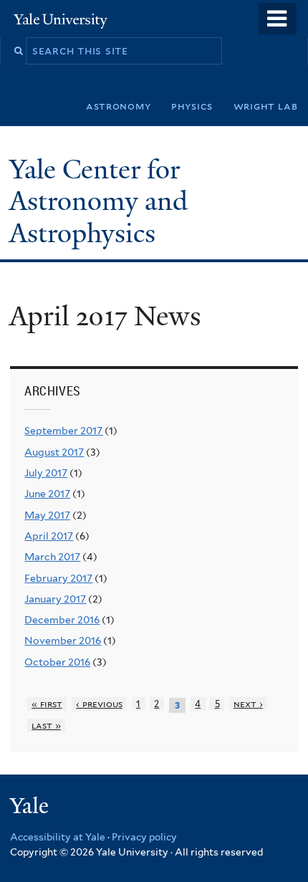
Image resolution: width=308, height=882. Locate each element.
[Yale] (31, 808)
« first (47, 704)
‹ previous (99, 704)
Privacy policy (144, 837)
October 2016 (57, 662)
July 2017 (45, 473)
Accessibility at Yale (57, 837)
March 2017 (52, 556)
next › (248, 704)
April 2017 (48, 536)
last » (46, 725)
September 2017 (63, 430)
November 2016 (62, 640)
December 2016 (62, 619)
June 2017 (47, 493)
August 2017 (54, 452)
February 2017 (58, 578)
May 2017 (47, 515)
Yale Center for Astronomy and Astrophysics (98, 201)
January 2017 (55, 599)
